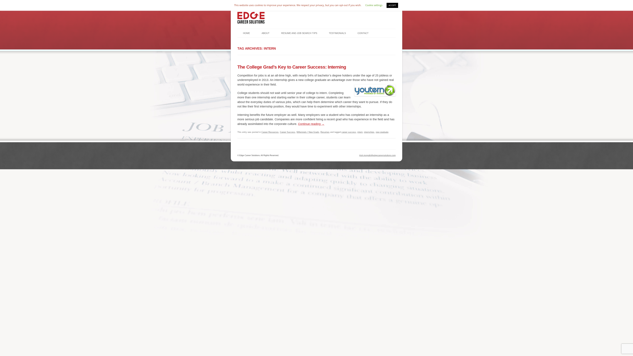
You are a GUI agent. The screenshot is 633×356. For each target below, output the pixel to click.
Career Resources (270, 132)
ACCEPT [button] (392, 5)
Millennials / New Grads (308, 132)
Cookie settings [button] (373, 5)
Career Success (287, 132)
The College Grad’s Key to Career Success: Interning (291, 67)
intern (360, 132)
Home (246, 33)
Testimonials (337, 33)
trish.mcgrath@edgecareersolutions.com (377, 155)
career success (348, 132)
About (266, 33)
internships (369, 132)
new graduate (382, 132)
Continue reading (311, 124)
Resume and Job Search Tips (299, 33)
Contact (363, 33)
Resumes (325, 132)
